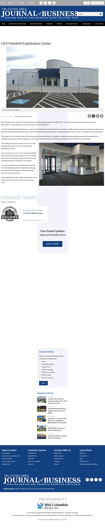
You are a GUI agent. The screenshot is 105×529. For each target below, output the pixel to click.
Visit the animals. (47, 370)
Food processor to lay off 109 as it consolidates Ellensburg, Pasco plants (57, 421)
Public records (7, 459)
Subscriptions (32, 456)
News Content (9, 450)
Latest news (6, 453)
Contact (56, 464)
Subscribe (21, 3)
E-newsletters (58, 459)
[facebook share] (97, 116)
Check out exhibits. (48, 372)
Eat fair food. (46, 367)
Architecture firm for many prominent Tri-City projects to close (57, 401)
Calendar (59, 24)
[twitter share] (93, 116)
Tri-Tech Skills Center (33, 213)
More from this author (31, 220)
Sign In (86, 3)
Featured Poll (46, 351)
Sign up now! (52, 244)
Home (3, 3)
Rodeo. (44, 362)
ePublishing (64, 519)
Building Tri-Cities (29, 197)
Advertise (31, 3)
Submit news (57, 453)
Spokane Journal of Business (89, 464)
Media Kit (30, 464)
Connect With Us (62, 450)
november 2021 (11, 202)
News (3, 24)
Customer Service (37, 450)
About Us (11, 3)
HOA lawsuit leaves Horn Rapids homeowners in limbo (57, 411)
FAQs (81, 459)
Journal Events (86, 24)
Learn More (85, 450)
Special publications (8, 461)
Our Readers (32, 453)
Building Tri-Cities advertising (23, 116)
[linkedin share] (89, 116)
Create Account (97, 3)
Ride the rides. (46, 375)
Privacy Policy (84, 461)
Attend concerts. (47, 378)
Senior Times (99, 24)
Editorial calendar (34, 461)
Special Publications (36, 24)
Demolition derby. (48, 364)
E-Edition (49, 24)
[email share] (101, 116)
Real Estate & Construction (17, 24)
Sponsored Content (72, 24)
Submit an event (59, 456)
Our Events (83, 456)
